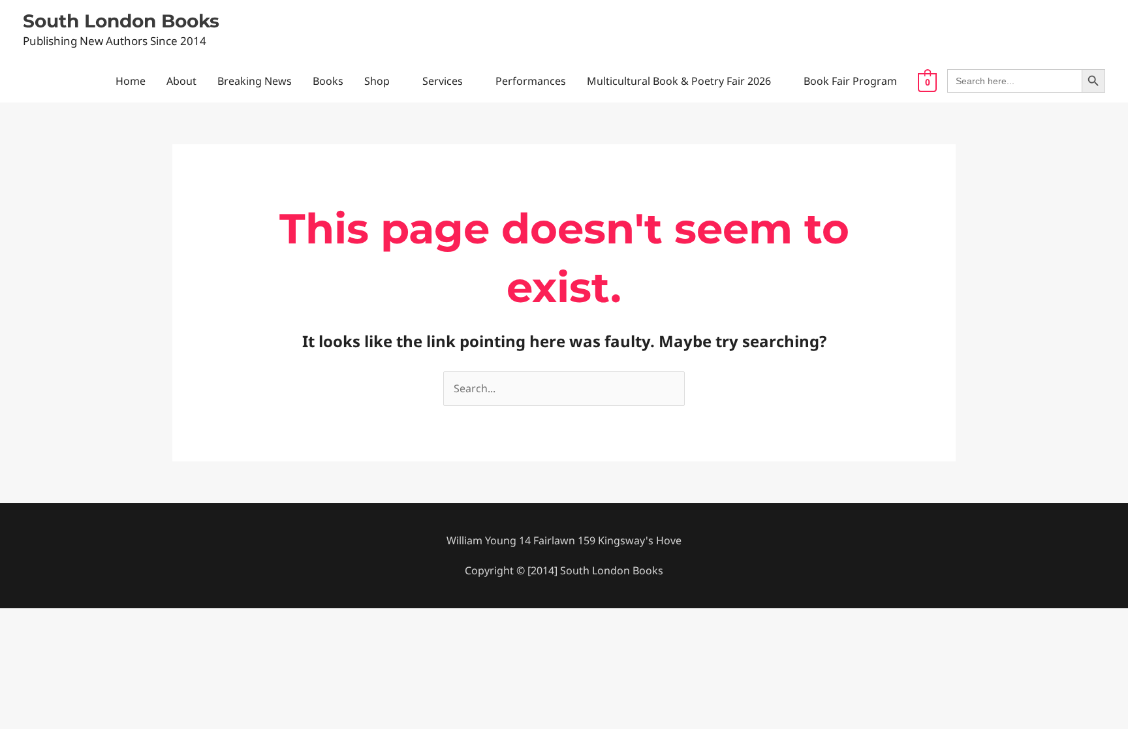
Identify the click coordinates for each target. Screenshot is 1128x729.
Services (442, 81)
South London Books (121, 21)
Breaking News (254, 81)
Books (328, 81)
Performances (530, 81)
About (181, 81)
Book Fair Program (850, 81)
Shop (377, 81)
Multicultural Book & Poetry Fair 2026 (679, 81)
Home (131, 81)
